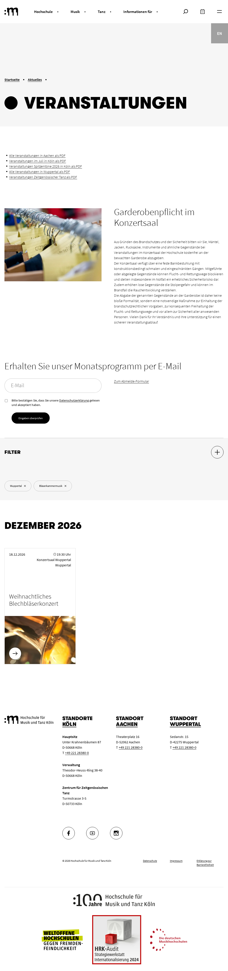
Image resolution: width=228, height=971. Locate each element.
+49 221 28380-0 (77, 752)
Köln (69, 724)
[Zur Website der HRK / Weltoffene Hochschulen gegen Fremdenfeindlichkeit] (62, 939)
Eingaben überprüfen (30, 418)
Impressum (176, 860)
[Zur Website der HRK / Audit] (116, 939)
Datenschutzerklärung (74, 400)
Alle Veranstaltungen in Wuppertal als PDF (39, 171)
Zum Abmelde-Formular (131, 381)
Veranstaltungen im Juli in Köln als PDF (37, 161)
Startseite (12, 79)
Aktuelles (35, 79)
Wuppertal (185, 724)
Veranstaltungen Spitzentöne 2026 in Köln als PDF (45, 166)
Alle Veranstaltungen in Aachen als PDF (37, 155)
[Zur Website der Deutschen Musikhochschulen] (168, 939)
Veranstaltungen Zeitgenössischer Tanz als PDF (43, 177)
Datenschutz (150, 860)
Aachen (127, 724)
